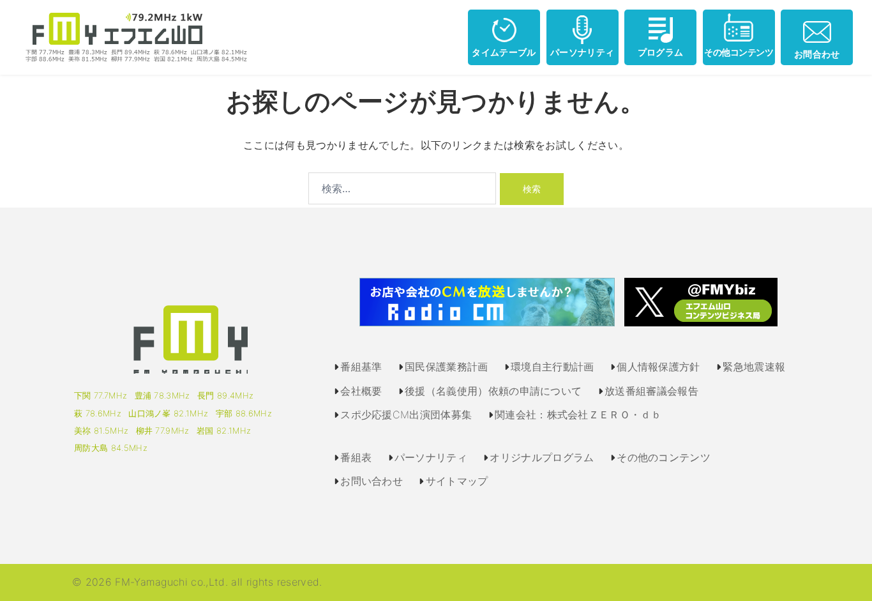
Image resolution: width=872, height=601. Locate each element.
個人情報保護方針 (658, 366)
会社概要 (361, 390)
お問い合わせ (371, 481)
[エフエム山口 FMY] (131, 36)
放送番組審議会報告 (651, 390)
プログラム (661, 52)
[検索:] (402, 188)
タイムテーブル (504, 52)
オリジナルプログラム (542, 457)
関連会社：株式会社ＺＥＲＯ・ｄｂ (578, 414)
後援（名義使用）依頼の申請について (493, 390)
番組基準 (361, 366)
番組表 (356, 457)
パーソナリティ (582, 52)
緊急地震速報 (754, 366)
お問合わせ (817, 54)
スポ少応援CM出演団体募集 (406, 414)
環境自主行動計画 (552, 366)
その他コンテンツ (738, 52)
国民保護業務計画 (446, 366)
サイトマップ (457, 481)
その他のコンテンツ (663, 457)
